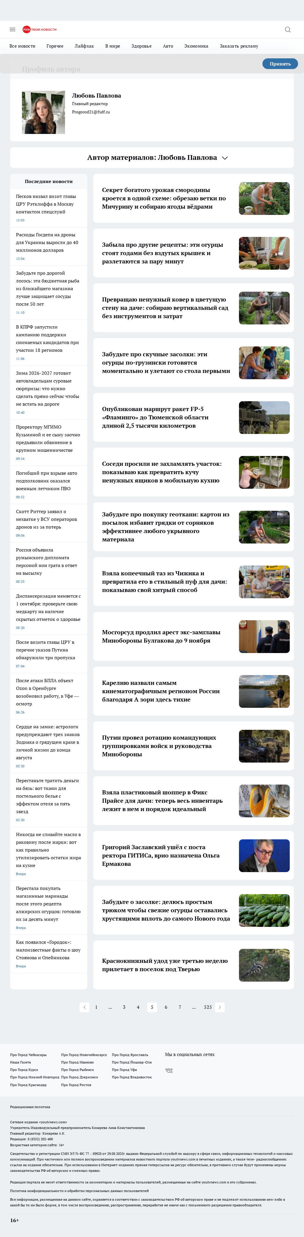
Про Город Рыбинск (77, 1069)
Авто (168, 46)
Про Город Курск (24, 1069)
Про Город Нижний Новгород (34, 1077)
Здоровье (141, 46)
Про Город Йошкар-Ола (132, 1062)
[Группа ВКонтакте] (169, 1071)
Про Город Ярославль (130, 1054)
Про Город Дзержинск (79, 1077)
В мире (113, 46)
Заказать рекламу (239, 46)
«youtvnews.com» (53, 1122)
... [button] (110, 1007)
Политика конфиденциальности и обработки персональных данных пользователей (79, 1190)
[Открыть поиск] (288, 29)
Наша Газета (20, 1062)
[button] (84, 1007)
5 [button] (152, 1007)
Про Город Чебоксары (28, 1054)
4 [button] (138, 1007)
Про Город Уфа (124, 1069)
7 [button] (180, 1007)
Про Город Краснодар (28, 1085)
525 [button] (208, 1007)
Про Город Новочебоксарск (84, 1054)
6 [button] (166, 1007)
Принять (280, 64)
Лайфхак (84, 46)
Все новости (22, 46)
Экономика (196, 46)
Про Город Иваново (77, 1062)
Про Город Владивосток (132, 1077)
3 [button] (124, 1007)
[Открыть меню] (12, 29)
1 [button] (96, 1007)
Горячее (55, 46)
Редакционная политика (30, 1107)
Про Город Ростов (76, 1085)
